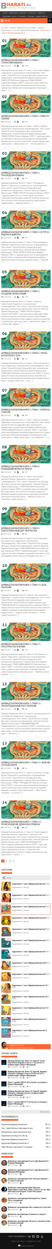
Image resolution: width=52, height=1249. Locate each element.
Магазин (23, 13)
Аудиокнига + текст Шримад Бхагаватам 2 (31, 895)
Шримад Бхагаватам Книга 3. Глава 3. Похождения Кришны (20, 174)
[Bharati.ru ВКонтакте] (29, 1237)
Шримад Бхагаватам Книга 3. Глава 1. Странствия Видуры (20, 61)
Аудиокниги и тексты (20, 887)
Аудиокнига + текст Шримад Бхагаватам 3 (31, 907)
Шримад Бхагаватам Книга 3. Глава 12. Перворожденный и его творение (21, 704)
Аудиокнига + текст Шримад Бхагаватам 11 (29, 1020)
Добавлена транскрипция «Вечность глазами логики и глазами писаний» (29, 1222)
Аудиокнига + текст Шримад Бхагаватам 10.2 (30, 998)
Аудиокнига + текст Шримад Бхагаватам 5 (31, 929)
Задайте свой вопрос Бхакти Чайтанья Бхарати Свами (21, 1047)
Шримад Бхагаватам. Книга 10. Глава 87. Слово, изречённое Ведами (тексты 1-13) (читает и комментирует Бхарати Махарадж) (26, 1063)
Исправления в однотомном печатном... (16, 1132)
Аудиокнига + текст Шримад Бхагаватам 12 (29, 1031)
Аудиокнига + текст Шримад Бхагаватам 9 (31, 974)
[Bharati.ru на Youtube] (42, 1237)
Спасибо (31, 16)
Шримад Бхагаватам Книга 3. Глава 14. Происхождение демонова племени (21, 823)
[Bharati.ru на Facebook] (34, 1237)
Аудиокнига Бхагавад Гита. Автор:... (15, 1136)
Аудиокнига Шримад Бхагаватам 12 (15, 1143)
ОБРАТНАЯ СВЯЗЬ (18, 1241)
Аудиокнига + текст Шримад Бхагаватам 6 (31, 940)
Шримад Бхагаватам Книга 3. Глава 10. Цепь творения (24, 586)
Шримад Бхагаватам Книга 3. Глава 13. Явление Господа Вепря (25, 763)
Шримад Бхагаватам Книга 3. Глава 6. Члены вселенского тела (24, 354)
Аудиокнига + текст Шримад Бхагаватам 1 (31, 884)
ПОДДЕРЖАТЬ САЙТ (33, 1241)
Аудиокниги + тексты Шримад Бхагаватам (20, 30)
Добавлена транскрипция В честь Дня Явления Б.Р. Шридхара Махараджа (28, 1171)
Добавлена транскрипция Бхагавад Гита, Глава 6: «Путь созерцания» (27, 1199)
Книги (5, 13)
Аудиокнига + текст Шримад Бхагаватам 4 (31, 918)
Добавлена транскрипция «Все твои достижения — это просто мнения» (28, 1180)
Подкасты (41, 13)
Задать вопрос (42, 16)
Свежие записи (9, 1053)
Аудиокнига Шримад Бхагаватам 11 (15, 1139)
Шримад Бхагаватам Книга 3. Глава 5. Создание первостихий (20, 292)
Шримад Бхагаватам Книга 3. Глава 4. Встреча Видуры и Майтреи (25, 233)
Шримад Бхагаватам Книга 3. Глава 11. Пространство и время (21, 645)
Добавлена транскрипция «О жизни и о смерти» (27, 1214)
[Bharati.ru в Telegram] (38, 1237)
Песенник (6, 16)
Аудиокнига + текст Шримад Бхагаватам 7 (31, 952)
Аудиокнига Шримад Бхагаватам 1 (14, 1124)
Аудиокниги (13, 13)
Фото (14, 16)
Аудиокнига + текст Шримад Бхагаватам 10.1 (30, 986)
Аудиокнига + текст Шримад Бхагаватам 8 (31, 963)
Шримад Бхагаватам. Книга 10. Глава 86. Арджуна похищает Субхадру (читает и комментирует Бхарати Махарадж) (27, 1093)
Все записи (44, 1112)
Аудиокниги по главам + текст (30, 28)
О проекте (22, 16)
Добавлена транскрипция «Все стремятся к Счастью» (29, 1207)
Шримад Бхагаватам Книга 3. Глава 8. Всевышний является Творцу (20, 467)
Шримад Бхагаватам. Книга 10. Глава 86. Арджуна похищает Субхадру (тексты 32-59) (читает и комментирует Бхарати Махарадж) (27, 1073)
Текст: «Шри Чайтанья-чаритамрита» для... (17, 1128)
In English (32, 13)
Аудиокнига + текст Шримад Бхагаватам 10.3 (30, 1009)
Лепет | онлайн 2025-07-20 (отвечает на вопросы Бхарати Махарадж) (27, 1083)
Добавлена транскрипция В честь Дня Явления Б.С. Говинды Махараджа (28, 1162)
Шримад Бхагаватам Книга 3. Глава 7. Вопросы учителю (25, 410)
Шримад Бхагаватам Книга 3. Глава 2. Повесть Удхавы (25, 117)
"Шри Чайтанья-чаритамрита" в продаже (16, 1147)
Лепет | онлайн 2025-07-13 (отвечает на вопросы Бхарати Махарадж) (27, 1103)
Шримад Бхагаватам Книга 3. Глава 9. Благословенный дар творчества (20, 529)
